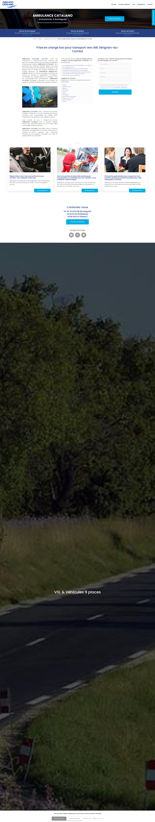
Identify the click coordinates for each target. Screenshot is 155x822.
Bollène (64, 85)
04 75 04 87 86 (27, 35)
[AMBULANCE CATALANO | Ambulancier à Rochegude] (9, 4)
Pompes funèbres (124, 4)
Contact (150, 4)
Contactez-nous (114, 19)
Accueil (113, 4)
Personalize (88, 818)
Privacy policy (99, 818)
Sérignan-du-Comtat (49, 39)
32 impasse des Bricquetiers (77, 33)
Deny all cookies (75, 818)
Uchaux (64, 101)
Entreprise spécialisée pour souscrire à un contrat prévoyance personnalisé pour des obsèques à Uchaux (123, 178)
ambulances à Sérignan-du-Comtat (34, 60)
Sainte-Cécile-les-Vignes (69, 96)
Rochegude (65, 94)
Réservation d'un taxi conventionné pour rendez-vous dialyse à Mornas (27, 177)
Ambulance (141, 4)
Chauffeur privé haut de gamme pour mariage (74, 70)
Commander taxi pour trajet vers (71, 75)
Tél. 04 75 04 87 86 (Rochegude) (77, 211)
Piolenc (64, 93)
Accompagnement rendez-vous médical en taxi (75, 68)
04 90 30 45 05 (77, 35)
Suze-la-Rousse (66, 99)
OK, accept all (59, 818)
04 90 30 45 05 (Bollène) (77, 214)
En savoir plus (42, 190)
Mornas (64, 91)
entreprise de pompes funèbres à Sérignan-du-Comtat (39, 112)
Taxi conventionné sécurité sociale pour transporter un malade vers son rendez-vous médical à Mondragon (76, 178)
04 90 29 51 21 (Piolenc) (77, 216)
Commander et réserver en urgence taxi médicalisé (76, 72)
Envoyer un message (77, 222)
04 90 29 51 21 (127, 35)
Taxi (133, 4)
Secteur (40, 39)
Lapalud (64, 88)
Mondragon (65, 90)
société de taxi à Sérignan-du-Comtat (42, 120)
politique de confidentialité (121, 87)
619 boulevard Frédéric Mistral (127, 33)
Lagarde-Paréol (66, 86)
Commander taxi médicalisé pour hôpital (73, 73)
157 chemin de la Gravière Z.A (27, 33)
